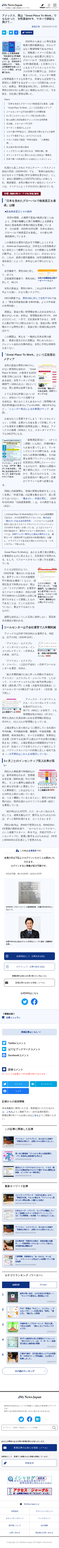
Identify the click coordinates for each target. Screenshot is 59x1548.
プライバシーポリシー (44, 1511)
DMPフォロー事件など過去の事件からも (31, 534)
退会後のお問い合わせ (44, 1533)
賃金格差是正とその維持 (19, 211)
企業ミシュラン (13, 1017)
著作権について (15, 1525)
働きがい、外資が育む (34, 498)
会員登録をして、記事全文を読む (30, 956)
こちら (9, 1112)
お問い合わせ (14, 1533)
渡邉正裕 (36, 26)
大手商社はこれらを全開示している (27, 754)
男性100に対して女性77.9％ (37, 298)
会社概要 (44, 1525)
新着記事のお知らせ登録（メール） (30, 983)
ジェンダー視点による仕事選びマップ (29, 409)
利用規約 (14, 1511)
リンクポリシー (44, 1518)
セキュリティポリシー (15, 1518)
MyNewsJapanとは (31, 1504)
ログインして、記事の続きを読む (30, 967)
